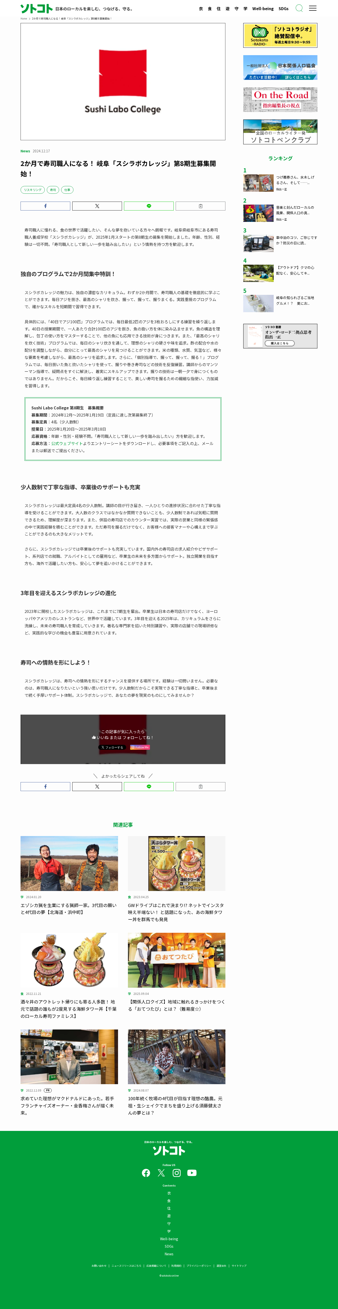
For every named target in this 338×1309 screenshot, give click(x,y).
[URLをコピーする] (200, 206)
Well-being (263, 8)
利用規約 (176, 1265)
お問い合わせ (99, 1265)
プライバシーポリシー (199, 1265)
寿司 (53, 189)
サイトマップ (239, 1265)
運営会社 (221, 1265)
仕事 (67, 189)
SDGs (284, 8)
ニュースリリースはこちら (126, 1265)
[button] (45, 206)
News (169, 1253)
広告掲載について (156, 1265)
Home (24, 18)
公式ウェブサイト (67, 443)
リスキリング (33, 189)
